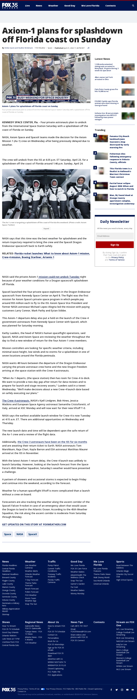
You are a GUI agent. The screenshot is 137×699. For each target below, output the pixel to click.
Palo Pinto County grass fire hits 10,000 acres (106, 90)
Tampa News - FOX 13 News (33, 632)
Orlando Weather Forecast (32, 575)
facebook (111, 690)
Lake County (7, 584)
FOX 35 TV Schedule (11, 629)
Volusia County (8, 600)
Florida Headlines (9, 565)
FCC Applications (55, 675)
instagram (122, 690)
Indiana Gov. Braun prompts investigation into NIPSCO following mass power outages (106, 116)
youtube (127, 690)
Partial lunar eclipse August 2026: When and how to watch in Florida (122, 186)
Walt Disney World (101, 577)
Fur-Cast (74, 587)
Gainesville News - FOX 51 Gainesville (33, 627)
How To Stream (9, 626)
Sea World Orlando (102, 580)
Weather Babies (77, 571)
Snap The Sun (31, 604)
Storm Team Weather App (30, 599)
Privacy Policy (117, 257)
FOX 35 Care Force (79, 568)
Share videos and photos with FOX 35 (79, 635)
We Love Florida (78, 565)
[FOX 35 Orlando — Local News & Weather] (11, 5)
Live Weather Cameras (30, 566)
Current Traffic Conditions (54, 569)
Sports (120, 561)
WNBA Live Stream (124, 666)
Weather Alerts (31, 571)
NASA (19, 534)
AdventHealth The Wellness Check (78, 576)
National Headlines (10, 574)
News (5, 561)
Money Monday (77, 593)
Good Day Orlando (10, 632)
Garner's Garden (78, 584)
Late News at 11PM (10, 638)
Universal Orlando (101, 584)
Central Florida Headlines (8, 569)
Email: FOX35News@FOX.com (81, 630)
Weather (30, 561)
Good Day (76, 561)
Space (50, 48)
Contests (99, 622)
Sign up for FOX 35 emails (56, 648)
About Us (53, 622)
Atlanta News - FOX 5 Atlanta (33, 638)
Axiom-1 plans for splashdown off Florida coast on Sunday (30, 106)
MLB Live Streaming (125, 638)
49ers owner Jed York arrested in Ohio (104, 78)
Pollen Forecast (32, 592)
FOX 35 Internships (56, 644)
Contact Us (52, 634)
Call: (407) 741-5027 (79, 626)
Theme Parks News (102, 574)
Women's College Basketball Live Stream (123, 660)
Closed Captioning (55, 668)
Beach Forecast (32, 588)
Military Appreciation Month (11, 609)
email (133, 690)
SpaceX (32, 534)
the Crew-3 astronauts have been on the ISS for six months (52, 441)
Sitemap (5, 614)
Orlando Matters (9, 635)
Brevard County (9, 577)
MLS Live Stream (123, 669)
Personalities (53, 638)
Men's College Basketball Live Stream (122, 652)
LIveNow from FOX (10, 642)
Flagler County (8, 580)
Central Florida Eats (10, 645)
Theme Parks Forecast (31, 584)
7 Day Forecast (31, 580)
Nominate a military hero (10, 604)
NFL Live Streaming (124, 629)
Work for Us (53, 641)
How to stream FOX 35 (56, 627)
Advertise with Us (55, 659)
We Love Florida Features (101, 569)
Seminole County (9, 596)
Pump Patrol (53, 565)
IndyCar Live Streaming (121, 645)
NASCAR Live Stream (125, 641)
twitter (117, 690)
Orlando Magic (122, 571)
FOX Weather (40, 48)
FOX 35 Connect (78, 640)
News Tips (77, 622)
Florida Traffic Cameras (54, 581)
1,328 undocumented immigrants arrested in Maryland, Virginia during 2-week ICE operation (107, 67)
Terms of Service (116, 260)
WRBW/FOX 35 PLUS (57, 665)
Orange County (8, 590)
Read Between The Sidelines (124, 566)
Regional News (34, 622)
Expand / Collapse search (133, 6)
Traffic (52, 561)
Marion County (8, 587)
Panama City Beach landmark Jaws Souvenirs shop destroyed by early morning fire (119, 142)
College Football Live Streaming (125, 633)
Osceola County (9, 593)
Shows (6, 622)
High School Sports (124, 580)
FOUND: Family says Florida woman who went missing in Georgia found (107, 103)
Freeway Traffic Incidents (54, 575)
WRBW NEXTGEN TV (57, 662)
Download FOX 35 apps (56, 654)
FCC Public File (54, 671)
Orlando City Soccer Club (124, 575)
